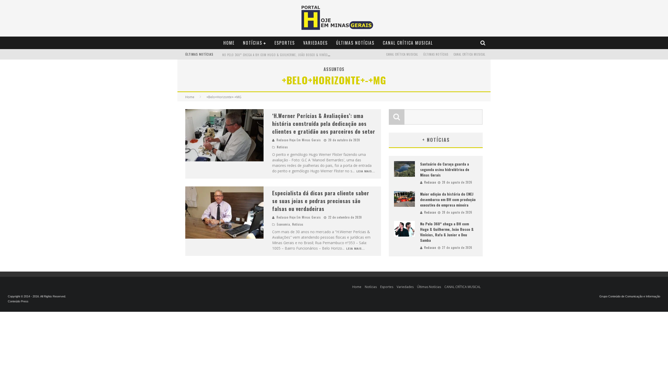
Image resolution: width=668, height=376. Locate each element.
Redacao (430, 182)
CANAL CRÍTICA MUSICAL (408, 43)
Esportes (285, 43)
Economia (283, 224)
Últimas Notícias (355, 43)
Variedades (315, 43)
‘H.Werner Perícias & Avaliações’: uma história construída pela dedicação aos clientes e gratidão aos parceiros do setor (323, 123)
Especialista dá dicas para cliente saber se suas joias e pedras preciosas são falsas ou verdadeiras (320, 201)
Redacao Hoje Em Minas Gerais (299, 140)
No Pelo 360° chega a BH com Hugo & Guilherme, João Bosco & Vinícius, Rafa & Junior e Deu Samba (297, 55)
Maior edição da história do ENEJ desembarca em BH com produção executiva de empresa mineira (448, 199)
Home (229, 43)
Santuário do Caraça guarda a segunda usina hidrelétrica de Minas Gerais (444, 169)
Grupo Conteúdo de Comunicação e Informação (629, 296)
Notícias (252, 43)
